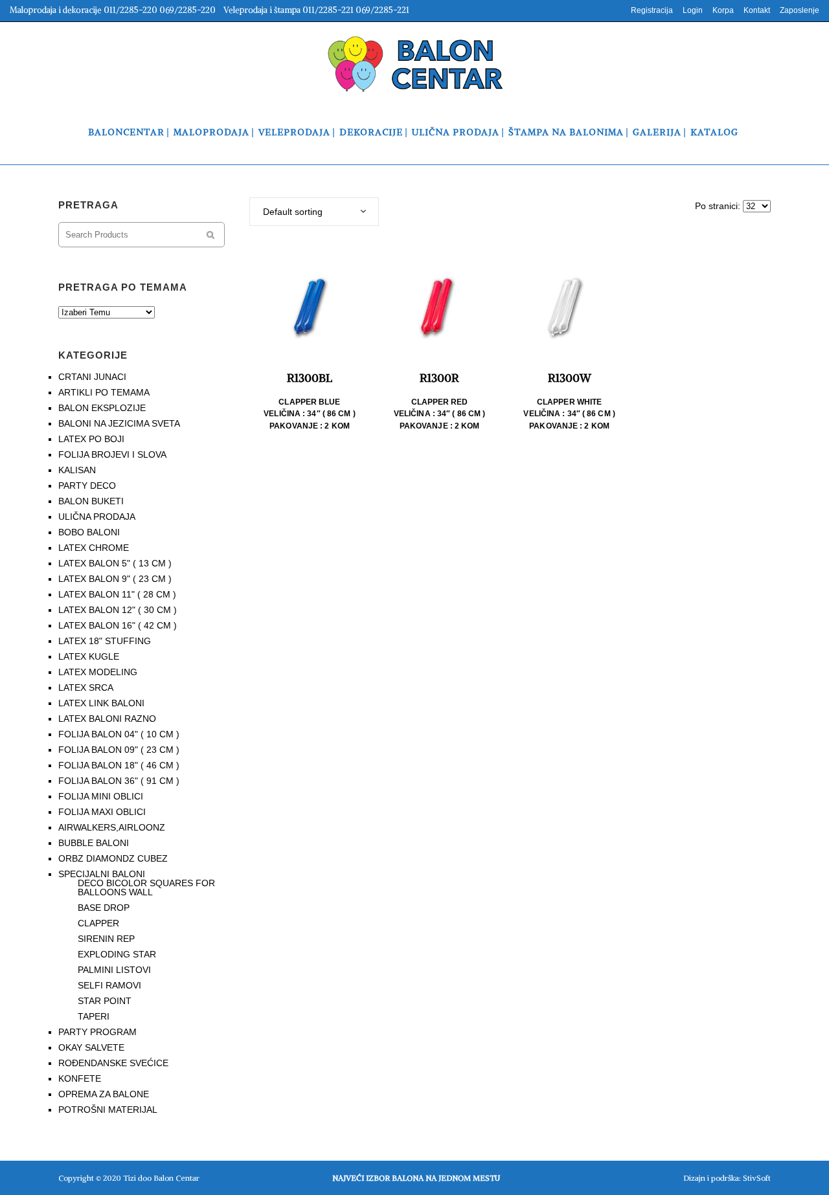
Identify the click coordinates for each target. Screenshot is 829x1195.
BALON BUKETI (91, 501)
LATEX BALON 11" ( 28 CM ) (117, 594)
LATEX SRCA (85, 687)
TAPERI (93, 1016)
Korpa (723, 10)
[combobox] (314, 211)
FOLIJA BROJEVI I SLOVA (112, 454)
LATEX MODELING (97, 672)
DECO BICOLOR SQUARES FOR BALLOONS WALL (146, 887)
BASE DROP (104, 907)
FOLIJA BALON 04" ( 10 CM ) (118, 734)
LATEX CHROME (93, 547)
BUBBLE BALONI (93, 843)
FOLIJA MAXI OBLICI (102, 812)
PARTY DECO (87, 485)
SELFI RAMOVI (109, 985)
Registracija (652, 10)
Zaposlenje (799, 10)
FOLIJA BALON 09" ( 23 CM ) (118, 749)
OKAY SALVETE (91, 1047)
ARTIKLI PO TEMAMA (104, 392)
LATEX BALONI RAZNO (107, 718)
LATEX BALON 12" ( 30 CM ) (117, 610)
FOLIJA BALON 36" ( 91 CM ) (118, 781)
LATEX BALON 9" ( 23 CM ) (115, 579)
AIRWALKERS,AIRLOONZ (111, 827)
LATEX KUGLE (88, 656)
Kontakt (757, 10)
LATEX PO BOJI (91, 439)
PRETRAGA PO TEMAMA (122, 287)
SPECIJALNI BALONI (101, 874)
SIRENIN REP (106, 938)
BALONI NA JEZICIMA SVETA (119, 423)
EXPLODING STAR (117, 954)
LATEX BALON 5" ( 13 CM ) (115, 563)
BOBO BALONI (89, 532)
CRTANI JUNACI (92, 377)
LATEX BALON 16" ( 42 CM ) (117, 625)
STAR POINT (104, 1001)
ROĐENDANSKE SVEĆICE (113, 1063)
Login (693, 10)
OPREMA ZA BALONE (103, 1094)
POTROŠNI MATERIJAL (107, 1109)
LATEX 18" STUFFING (104, 641)
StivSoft (757, 1178)
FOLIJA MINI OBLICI (100, 796)
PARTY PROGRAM (97, 1032)
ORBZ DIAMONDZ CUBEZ (113, 858)
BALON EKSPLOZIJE (102, 408)
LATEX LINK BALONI (101, 703)
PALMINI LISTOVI (114, 970)
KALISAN (77, 470)
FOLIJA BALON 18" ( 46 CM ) (118, 765)
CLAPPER (98, 923)
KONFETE (79, 1078)
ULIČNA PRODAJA (96, 516)
